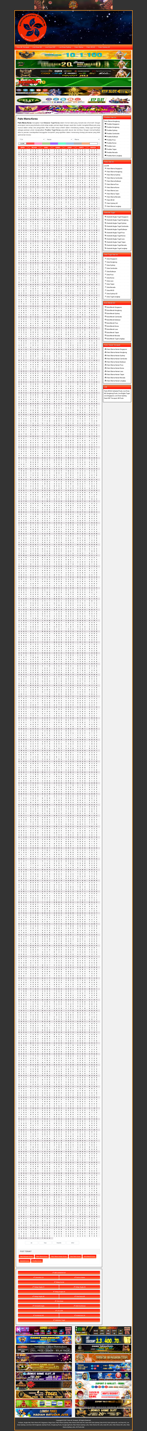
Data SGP (88, 1422)
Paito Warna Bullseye (113, 181)
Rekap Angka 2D (60, 1291)
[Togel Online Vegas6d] (44, 1358)
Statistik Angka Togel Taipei (115, 242)
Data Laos (109, 281)
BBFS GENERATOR (60, 1272)
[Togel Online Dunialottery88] (103, 1358)
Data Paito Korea (75, 1256)
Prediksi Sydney (111, 130)
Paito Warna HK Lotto (96, 1425)
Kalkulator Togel (60, 1320)
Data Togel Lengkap (113, 297)
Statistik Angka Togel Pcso (115, 233)
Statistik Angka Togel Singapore (117, 217)
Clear (82, 1243)
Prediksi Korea (36, 1261)
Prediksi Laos (111, 146)
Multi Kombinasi (80, 1306)
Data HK (82, 1422)
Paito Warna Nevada (113, 197)
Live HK (106, 166)
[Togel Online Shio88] (103, 1404)
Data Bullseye (111, 271)
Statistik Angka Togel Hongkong (117, 220)
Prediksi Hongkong (112, 127)
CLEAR (22, 143)
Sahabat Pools (117, 391)
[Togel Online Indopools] (103, 1394)
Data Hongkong (111, 262)
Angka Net (27, 1422)
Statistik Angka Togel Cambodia (117, 226)
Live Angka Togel (124, 393)
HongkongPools (67, 1425)
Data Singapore (111, 259)
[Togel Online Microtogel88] (44, 1331)
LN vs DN (60, 1310)
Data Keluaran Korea (26, 1256)
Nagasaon (44, 1422)
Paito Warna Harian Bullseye (116, 362)
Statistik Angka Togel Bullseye (116, 229)
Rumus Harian (80, 1277)
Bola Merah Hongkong (114, 310)
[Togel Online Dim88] (73, 64)
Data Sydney (110, 265)
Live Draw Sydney (65, 47)
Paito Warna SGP (74, 1422)
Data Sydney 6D (111, 294)
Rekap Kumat (60, 1282)
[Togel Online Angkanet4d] (103, 1385)
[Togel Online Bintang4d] (44, 1376)
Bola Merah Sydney (113, 313)
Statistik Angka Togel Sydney (116, 223)
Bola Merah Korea (89, 1256)
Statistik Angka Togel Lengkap (116, 248)
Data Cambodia (111, 268)
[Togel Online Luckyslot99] (103, 1340)
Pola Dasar (59, 1301)
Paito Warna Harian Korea (59, 1256)
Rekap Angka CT (39, 1287)
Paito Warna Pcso (112, 184)
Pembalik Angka (39, 1306)
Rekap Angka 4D (39, 1296)
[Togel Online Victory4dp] (44, 1340)
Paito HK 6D (91, 47)
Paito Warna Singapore (114, 168)
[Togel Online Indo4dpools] (44, 1413)
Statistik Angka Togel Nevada (116, 245)
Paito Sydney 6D (104, 47)
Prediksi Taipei (111, 149)
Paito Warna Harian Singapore (116, 349)
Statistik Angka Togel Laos (115, 239)
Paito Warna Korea (28, 118)
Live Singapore (109, 396)
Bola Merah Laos (112, 329)
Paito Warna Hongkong (112, 121)
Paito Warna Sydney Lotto (81, 1425)
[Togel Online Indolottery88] (103, 1376)
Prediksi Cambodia (112, 133)
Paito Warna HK (36, 1422)
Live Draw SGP (50, 47)
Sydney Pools (46, 1425)
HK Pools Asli (80, 1427)
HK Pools (121, 398)
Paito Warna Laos (112, 190)
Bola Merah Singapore (114, 307)
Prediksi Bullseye (112, 137)
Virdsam (20, 1422)
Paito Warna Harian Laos (114, 371)
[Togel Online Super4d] (73, 73)
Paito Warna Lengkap (113, 206)
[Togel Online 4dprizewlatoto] (44, 1394)
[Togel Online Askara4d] (44, 1367)
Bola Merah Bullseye (113, 320)
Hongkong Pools (112, 393)
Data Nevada (110, 287)
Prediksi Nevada (112, 152)
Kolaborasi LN (80, 1315)
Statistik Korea (24, 1261)
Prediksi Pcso (111, 140)
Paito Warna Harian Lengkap (116, 381)
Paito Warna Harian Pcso (114, 365)
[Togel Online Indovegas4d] (103, 1413)
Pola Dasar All (80, 1296)
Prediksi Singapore (112, 124)
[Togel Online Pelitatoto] (73, 100)
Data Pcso (110, 275)
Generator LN (39, 1277)
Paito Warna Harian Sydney (115, 355)
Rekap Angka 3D (80, 1287)
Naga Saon (51, 1422)
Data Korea (110, 278)
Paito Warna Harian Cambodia (116, 359)
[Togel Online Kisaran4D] (73, 82)
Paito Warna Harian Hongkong (116, 352)
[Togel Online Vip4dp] (103, 1349)
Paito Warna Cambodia (114, 178)
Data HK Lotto (107, 1425)
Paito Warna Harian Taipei (115, 374)
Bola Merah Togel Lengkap (115, 339)
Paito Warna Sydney (113, 175)
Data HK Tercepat (23, 47)
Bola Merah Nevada (113, 335)
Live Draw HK (37, 47)
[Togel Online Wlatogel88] (44, 1385)
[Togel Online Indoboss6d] (103, 1331)
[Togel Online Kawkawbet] (44, 1349)
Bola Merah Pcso (112, 323)
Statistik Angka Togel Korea (115, 236)
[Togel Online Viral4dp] (73, 109)
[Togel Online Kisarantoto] (73, 91)
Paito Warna (79, 47)
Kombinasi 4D (39, 1315)
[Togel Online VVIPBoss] (73, 55)
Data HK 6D (110, 290)
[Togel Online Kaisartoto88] (44, 1404)
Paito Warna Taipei (112, 194)
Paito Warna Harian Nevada (115, 378)
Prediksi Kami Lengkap (114, 156)
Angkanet (38, 1425)
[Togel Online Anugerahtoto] (103, 1367)
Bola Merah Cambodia (114, 317)
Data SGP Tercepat (110, 398)
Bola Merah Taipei (112, 332)
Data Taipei (110, 284)
